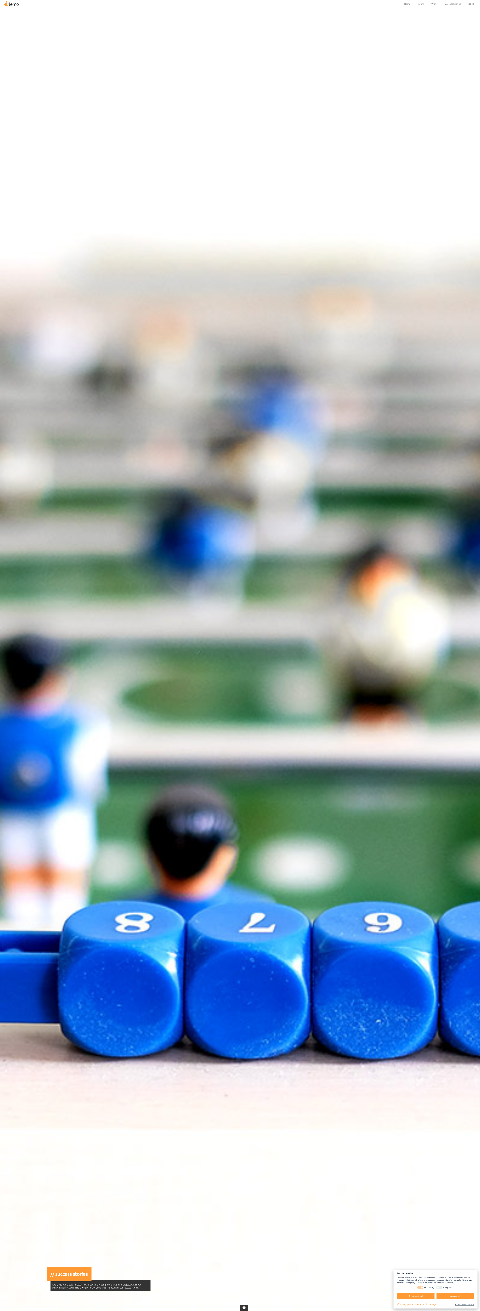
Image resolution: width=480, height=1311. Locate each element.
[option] (240, 655)
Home (407, 4)
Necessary (429, 1287)
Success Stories (453, 4)
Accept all (455, 1296)
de (470, 4)
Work (434, 4)
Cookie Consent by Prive (464, 1305)
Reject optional (416, 1296)
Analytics (447, 1287)
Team (421, 4)
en (474, 4)
